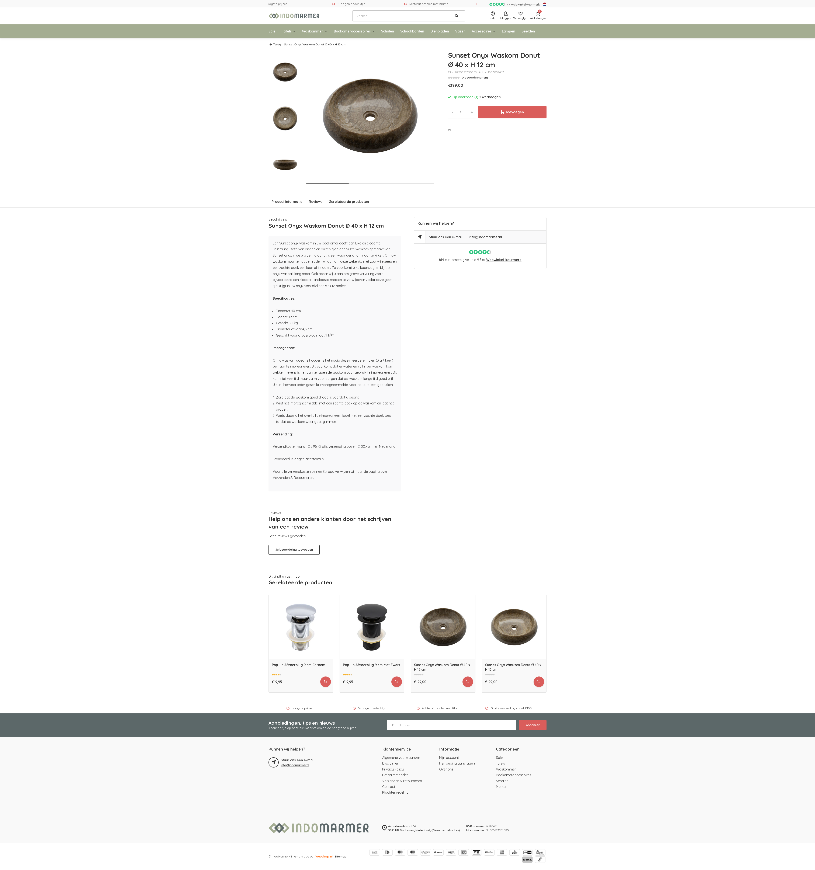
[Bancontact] (463, 852)
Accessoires (482, 31)
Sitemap (340, 856)
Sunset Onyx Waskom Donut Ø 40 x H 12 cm (315, 44)
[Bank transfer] (374, 852)
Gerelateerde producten (349, 201)
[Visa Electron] (476, 852)
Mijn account (449, 757)
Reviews (315, 201)
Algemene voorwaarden (401, 757)
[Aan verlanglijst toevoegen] (449, 130)
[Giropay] (527, 852)
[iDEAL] (387, 852)
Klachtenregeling (395, 792)
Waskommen (312, 31)
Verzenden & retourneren (402, 781)
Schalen (387, 31)
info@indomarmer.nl (485, 237)
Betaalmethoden (395, 775)
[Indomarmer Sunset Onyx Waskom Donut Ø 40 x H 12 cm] (443, 627)
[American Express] (502, 852)
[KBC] (514, 852)
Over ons (446, 769)
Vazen (460, 31)
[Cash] (540, 860)
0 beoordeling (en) (475, 77)
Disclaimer (390, 763)
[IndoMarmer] (293, 16)
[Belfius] (489, 852)
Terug (277, 44)
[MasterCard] (400, 852)
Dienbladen (439, 31)
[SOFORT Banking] (425, 852)
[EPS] (540, 852)
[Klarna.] (527, 860)
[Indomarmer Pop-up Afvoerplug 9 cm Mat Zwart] (372, 627)
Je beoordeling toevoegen (294, 549)
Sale (271, 31)
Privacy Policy (393, 769)
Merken (501, 786)
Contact (388, 786)
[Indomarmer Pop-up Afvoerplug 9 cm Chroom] (301, 627)
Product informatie (287, 201)
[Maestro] (413, 852)
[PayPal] (438, 852)
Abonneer (533, 725)
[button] (427, 118)
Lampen (508, 31)
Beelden (528, 31)
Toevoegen (514, 112)
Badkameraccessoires (352, 31)
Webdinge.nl (324, 856)
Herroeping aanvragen (457, 763)
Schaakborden (412, 31)
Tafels (287, 31)
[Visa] (451, 852)
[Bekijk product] (325, 681)
